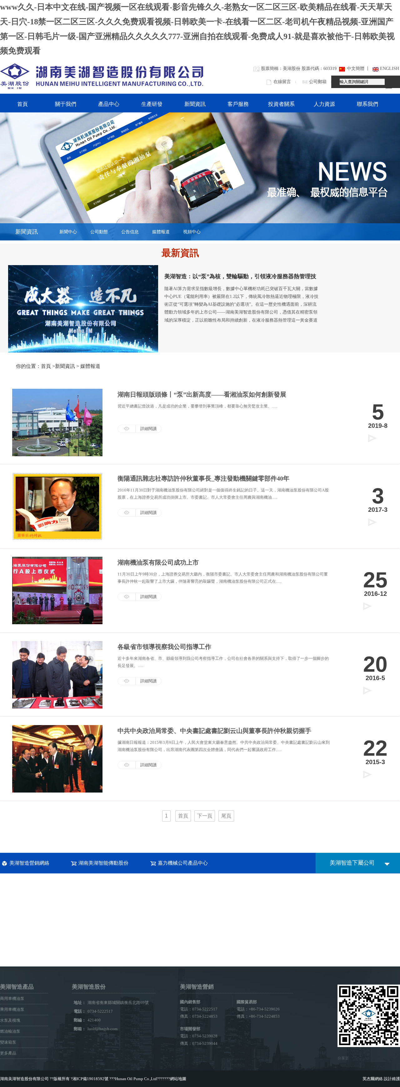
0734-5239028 (205, 1036)
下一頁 (204, 815)
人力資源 (324, 104)
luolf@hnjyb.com (103, 1028)
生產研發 (151, 104)
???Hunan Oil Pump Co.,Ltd (133, 1078)
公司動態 (99, 232)
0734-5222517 (105, 1011)
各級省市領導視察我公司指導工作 (164, 646)
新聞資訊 (195, 104)
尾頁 (226, 815)
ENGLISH (389, 68)
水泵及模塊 (10, 1020)
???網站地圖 (175, 1078)
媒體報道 (161, 232)
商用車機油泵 (12, 998)
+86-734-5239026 (264, 1009)
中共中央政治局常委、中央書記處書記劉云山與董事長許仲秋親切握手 (214, 730)
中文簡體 (355, 68)
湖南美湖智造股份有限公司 (24, 1078)
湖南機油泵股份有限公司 (101, 76)
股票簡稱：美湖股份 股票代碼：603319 (299, 68)
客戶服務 (238, 104)
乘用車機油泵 (12, 1009)
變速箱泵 (8, 1042)
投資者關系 (281, 104)
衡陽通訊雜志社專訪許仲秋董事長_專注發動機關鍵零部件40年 (203, 478)
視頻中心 (192, 232)
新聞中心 (68, 232)
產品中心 (108, 104)
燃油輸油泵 (10, 1031)
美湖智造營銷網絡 (29, 863)
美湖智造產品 (17, 987)
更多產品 (8, 1053)
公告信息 (130, 232)
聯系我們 (367, 104)
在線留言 (282, 81)
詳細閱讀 (148, 512)
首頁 (22, 104)
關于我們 (65, 104)
